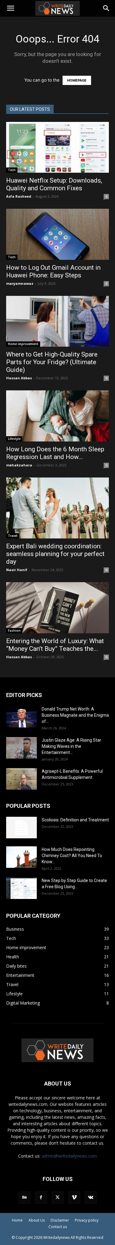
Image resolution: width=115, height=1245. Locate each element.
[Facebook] (41, 1197)
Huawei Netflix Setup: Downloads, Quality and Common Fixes (54, 184)
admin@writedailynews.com (69, 1156)
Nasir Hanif (16, 569)
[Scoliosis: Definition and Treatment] (21, 827)
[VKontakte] (91, 1197)
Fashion (14, 630)
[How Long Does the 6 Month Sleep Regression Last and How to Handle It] (57, 415)
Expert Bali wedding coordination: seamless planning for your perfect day (55, 553)
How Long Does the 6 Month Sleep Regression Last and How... (55, 453)
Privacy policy (86, 1220)
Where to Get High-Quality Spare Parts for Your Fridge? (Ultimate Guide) (52, 362)
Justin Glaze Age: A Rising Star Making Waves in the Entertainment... (71, 746)
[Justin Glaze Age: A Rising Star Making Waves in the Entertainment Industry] (21, 748)
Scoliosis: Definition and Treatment (75, 819)
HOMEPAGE (76, 80)
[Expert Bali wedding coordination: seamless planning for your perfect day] (57, 508)
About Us (37, 1220)
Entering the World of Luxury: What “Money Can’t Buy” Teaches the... (55, 644)
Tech (12, 170)
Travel (12, 536)
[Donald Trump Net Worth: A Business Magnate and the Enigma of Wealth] (21, 716)
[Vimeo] (74, 1197)
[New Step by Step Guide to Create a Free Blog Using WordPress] (21, 888)
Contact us (57, 1226)
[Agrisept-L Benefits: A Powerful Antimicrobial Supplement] (21, 779)
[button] (10, 8)
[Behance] (24, 1197)
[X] (58, 1197)
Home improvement (23, 344)
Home (17, 1220)
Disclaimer (60, 1220)
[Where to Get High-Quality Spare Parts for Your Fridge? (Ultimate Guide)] (57, 321)
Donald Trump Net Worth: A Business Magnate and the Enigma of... (75, 715)
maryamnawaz (19, 283)
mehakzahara (19, 465)
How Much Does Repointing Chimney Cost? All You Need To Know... (72, 855)
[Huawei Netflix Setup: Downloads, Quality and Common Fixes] (57, 147)
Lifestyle (14, 439)
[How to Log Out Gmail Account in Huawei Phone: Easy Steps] (57, 234)
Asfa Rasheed (18, 196)
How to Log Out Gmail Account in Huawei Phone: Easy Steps (53, 271)
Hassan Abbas (19, 378)
